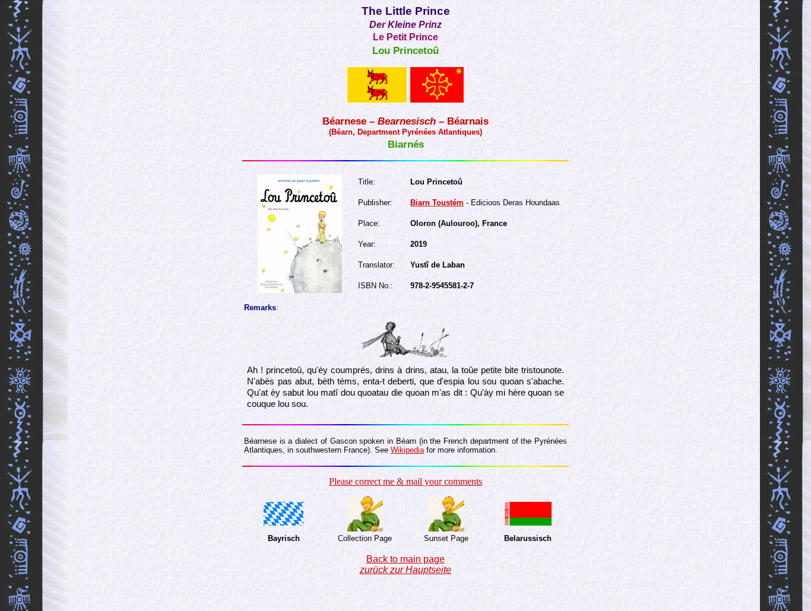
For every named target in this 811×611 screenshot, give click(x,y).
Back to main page (405, 564)
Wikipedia (407, 449)
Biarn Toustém (437, 202)
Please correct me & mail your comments (405, 481)
